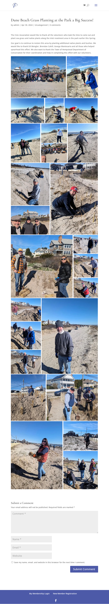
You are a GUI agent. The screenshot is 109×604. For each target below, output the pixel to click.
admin (16, 25)
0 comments (55, 25)
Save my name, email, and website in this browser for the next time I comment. (49, 562)
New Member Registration (65, 593)
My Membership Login (39, 593)
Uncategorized (41, 25)
